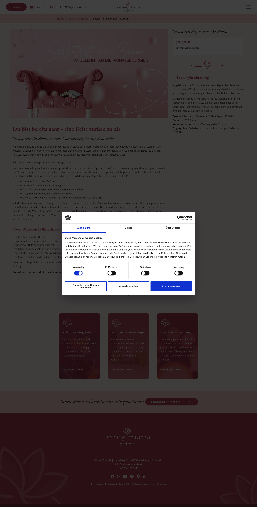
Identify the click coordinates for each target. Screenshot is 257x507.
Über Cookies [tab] (173, 227)
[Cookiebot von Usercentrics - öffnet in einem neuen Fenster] (179, 218)
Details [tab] (128, 227)
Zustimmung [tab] (84, 227)
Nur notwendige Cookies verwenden (86, 286)
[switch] (112, 273)
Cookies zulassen (171, 286)
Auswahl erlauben (128, 286)
